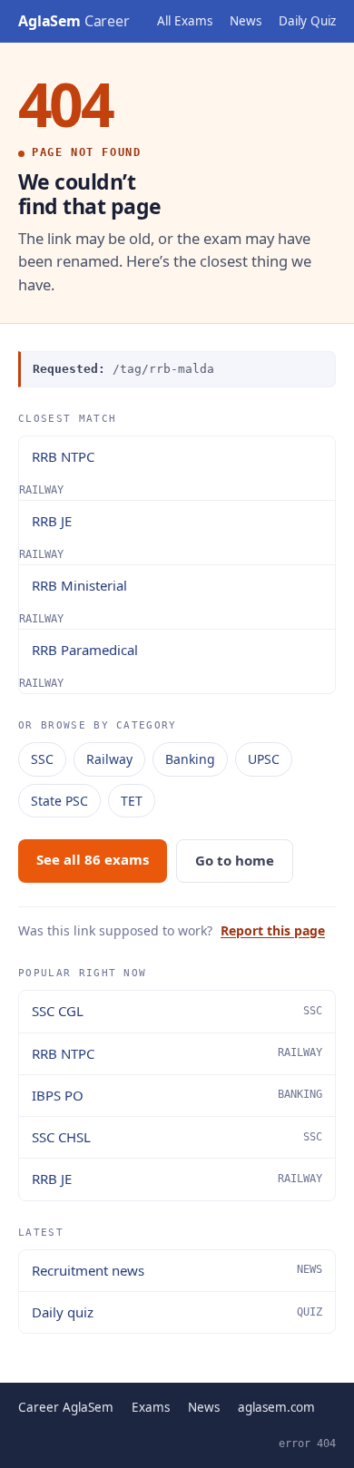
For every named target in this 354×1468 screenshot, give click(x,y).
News (245, 21)
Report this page (273, 930)
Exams (151, 1407)
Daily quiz (177, 1312)
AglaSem (74, 21)
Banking (190, 759)
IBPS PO (177, 1095)
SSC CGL (177, 1011)
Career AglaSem (65, 1407)
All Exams (184, 21)
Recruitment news (177, 1270)
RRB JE (52, 521)
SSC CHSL (177, 1137)
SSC (42, 759)
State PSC (59, 800)
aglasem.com (276, 1407)
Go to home (234, 860)
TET (132, 800)
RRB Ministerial (79, 585)
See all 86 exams (92, 859)
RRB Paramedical (85, 650)
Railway (109, 759)
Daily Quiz (307, 21)
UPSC (264, 759)
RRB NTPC (63, 456)
